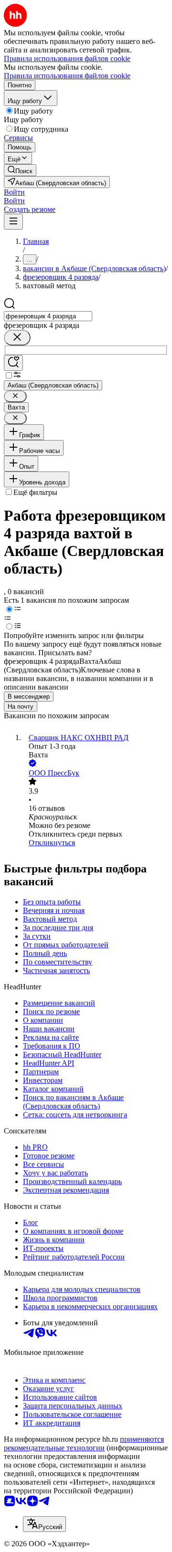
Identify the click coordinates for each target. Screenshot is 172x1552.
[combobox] (48, 316)
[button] (14, 192)
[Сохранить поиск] (13, 363)
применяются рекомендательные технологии (84, 1443)
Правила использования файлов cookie (67, 76)
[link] (20, 170)
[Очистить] (17, 338)
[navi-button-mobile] (13, 222)
